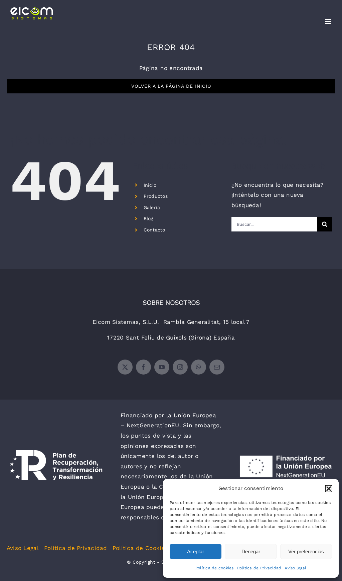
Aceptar (195, 551)
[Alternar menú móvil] (328, 21)
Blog (148, 218)
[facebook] (143, 367)
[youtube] (161, 367)
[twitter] (125, 367)
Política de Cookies (140, 548)
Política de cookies (214, 568)
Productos (156, 196)
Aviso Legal (23, 548)
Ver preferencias (306, 551)
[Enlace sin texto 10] (31, 13)
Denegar (250, 551)
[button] (328, 488)
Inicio (150, 185)
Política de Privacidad (259, 568)
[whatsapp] (198, 367)
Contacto (154, 229)
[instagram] (180, 367)
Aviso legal (295, 568)
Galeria (152, 207)
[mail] (216, 367)
